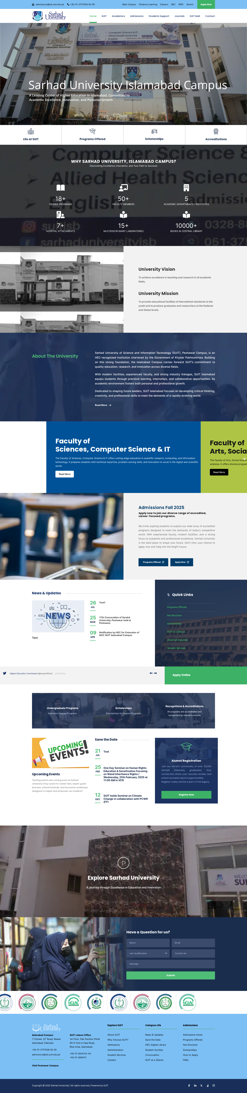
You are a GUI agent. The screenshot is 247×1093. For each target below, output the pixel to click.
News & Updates (154, 1034)
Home (93, 16)
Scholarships (174, 623)
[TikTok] (208, 1086)
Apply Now (206, 4)
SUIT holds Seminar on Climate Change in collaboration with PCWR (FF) (125, 798)
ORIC (181, 4)
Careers (164, 4)
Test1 (102, 602)
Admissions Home (192, 1034)
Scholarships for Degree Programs (123, 713)
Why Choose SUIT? (117, 1039)
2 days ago (58, 673)
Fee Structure (174, 615)
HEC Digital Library (155, 1044)
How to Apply (190, 1054)
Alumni (189, 4)
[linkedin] (195, 1086)
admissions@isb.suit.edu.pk (46, 1054)
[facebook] (189, 1086)
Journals (179, 16)
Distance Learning (148, 4)
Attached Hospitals (177, 639)
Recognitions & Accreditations (185, 706)
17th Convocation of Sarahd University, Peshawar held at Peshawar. (115, 620)
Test (35, 637)
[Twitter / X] (201, 1086)
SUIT (104, 16)
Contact (210, 16)
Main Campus (129, 4)
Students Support (159, 16)
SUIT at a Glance (176, 631)
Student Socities (154, 1049)
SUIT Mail (195, 16)
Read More (59, 474)
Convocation (152, 1054)
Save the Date (153, 1039)
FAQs (185, 1059)
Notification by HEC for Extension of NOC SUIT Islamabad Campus (119, 634)
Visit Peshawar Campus (45, 1065)
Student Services (176, 648)
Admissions (137, 16)
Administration (115, 1049)
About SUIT (113, 1034)
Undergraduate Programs (62, 708)
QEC (173, 4)
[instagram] (213, 1086)
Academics (118, 16)
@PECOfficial (43, 673)
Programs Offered (177, 607)
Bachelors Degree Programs (62, 713)
